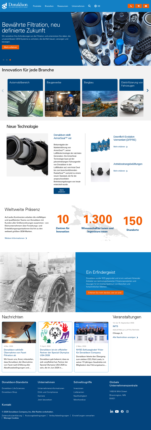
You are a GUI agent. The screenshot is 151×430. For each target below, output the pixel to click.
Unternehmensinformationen (51, 388)
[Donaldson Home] (16, 6)
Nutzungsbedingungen (35, 415)
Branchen (49, 6)
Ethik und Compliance (48, 392)
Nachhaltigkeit (80, 396)
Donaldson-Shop (9, 392)
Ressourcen (62, 6)
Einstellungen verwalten (83, 415)
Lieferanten (79, 392)
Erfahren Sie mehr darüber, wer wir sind (104, 292)
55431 (112, 398)
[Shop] (138, 6)
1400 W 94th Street (118, 391)
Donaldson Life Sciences (13, 388)
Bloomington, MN (117, 395)
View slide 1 (3, 60)
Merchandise (80, 400)
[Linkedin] (112, 414)
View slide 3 (10, 60)
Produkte (37, 6)
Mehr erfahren (10, 47)
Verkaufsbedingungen (59, 415)
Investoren (78, 388)
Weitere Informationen (15, 238)
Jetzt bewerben (45, 400)
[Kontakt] (146, 6)
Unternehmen (78, 6)
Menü (33, 2)
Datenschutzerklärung (12, 415)
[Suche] (89, 6)
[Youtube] (118, 414)
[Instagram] (128, 414)
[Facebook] (123, 414)
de (99, 6)
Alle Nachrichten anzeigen (124, 337)
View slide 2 (7, 60)
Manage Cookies (11, 418)
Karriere (41, 396)
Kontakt (6, 404)
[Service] (131, 6)
